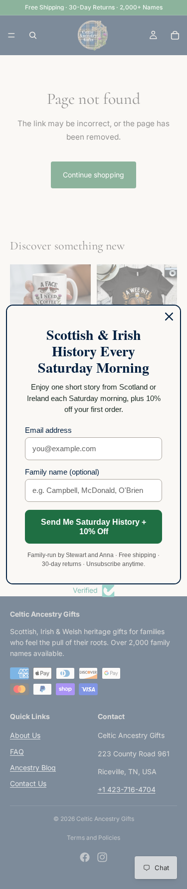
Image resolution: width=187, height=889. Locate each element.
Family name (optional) (62, 472)
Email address (48, 430)
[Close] (169, 316)
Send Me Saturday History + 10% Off (93, 527)
